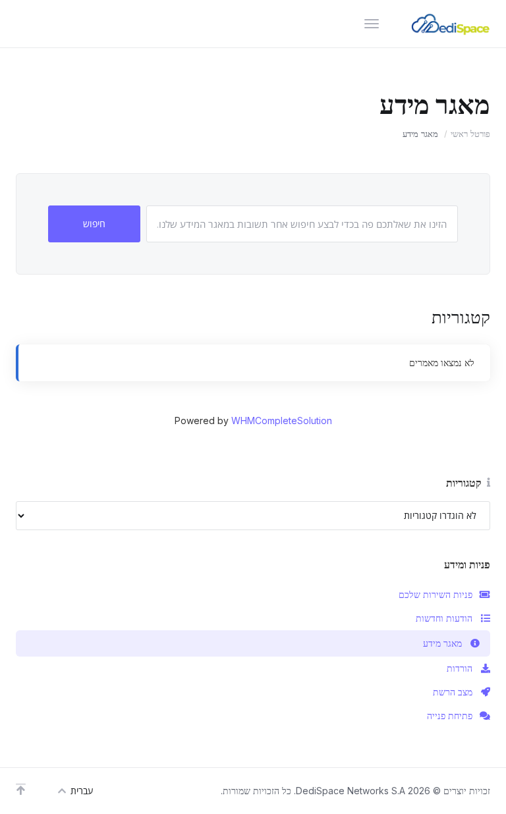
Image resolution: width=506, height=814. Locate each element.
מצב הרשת (452, 691)
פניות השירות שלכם (435, 594)
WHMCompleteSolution (281, 420)
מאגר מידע (442, 643)
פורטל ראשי (470, 133)
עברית (81, 790)
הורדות (459, 668)
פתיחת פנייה (449, 715)
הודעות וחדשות (444, 618)
